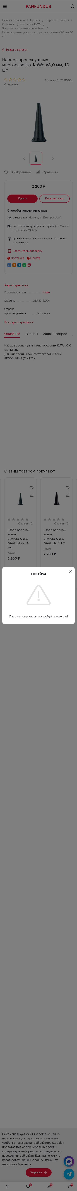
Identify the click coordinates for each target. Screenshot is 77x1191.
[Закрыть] (70, 571)
